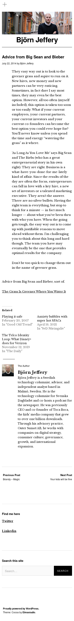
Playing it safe (12, 316)
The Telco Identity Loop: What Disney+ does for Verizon (16, 339)
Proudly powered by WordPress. (21, 608)
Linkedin (9, 531)
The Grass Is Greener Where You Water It (34, 291)
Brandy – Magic (11, 477)
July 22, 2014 (9, 63)
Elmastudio (28, 612)
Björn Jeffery (37, 39)
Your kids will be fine (61, 477)
